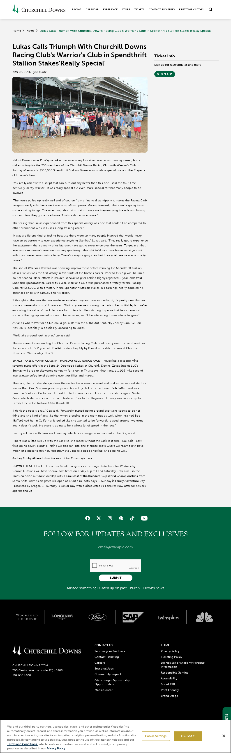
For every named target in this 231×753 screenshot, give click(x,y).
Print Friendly (170, 690)
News (30, 30)
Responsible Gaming (175, 672)
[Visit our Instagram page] (110, 518)
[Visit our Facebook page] (87, 518)
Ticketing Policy (171, 656)
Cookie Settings (156, 736)
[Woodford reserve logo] (27, 617)
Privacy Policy (170, 651)
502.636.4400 (21, 675)
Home (16, 30)
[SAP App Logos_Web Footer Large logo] (133, 617)
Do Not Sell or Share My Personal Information (183, 664)
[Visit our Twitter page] (98, 518)
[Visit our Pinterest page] (121, 518)
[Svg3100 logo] (204, 617)
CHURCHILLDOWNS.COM (30, 665)
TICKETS (139, 9)
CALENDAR (92, 9)
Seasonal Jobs (104, 668)
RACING (76, 9)
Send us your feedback (110, 651)
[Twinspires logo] (169, 617)
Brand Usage (169, 695)
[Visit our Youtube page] (143, 518)
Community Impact (108, 674)
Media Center (104, 690)
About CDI (168, 684)
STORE (126, 9)
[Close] (224, 736)
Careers (100, 662)
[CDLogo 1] (46, 650)
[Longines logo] (62, 617)
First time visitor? (191, 9)
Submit (115, 578)
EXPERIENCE (110, 9)
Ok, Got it (187, 736)
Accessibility (169, 678)
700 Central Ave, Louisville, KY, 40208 (37, 670)
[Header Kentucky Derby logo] (38, 9)
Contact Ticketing (162, 9)
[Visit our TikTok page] (132, 518)
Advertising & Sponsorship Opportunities (112, 682)
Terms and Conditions (22, 744)
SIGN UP (164, 74)
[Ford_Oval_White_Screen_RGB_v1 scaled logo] (98, 617)
